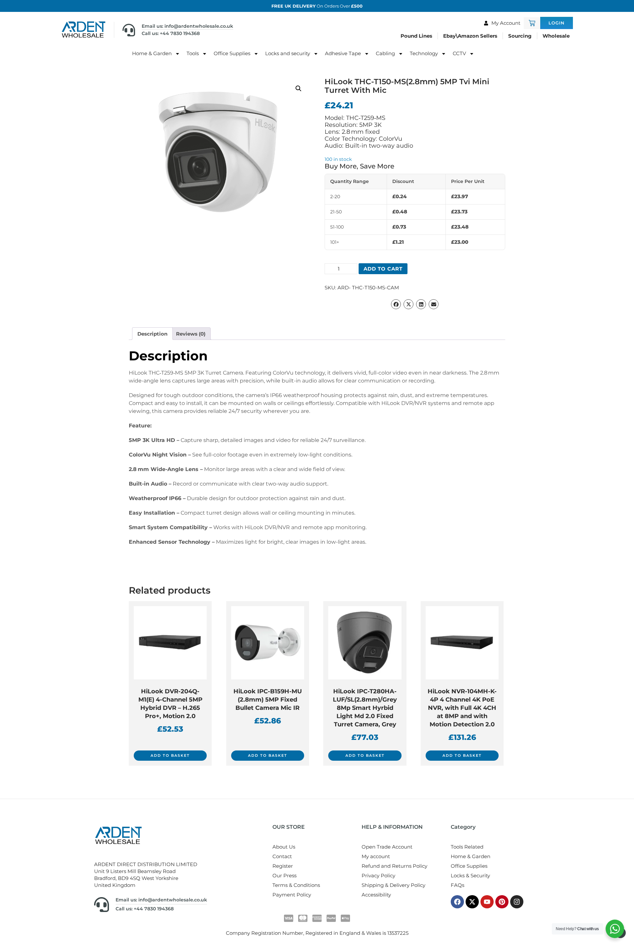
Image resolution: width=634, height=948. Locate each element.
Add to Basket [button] (170, 755)
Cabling (385, 53)
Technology (424, 53)
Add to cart (383, 269)
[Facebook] (457, 901)
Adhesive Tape (343, 53)
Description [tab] (152, 334)
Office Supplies (232, 53)
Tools (193, 53)
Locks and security (287, 53)
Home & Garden (152, 53)
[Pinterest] (502, 901)
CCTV (459, 53)
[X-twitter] (472, 901)
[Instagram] (516, 901)
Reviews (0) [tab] (190, 334)
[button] (298, 88)
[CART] (532, 23)
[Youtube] (487, 901)
